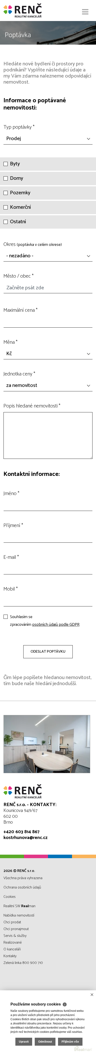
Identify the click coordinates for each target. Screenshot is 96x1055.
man (28, 906)
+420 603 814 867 (21, 832)
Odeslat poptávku (48, 651)
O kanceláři (12, 949)
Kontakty (10, 956)
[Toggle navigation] (85, 12)
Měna (10, 342)
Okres (32, 244)
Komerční (20, 207)
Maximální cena (20, 310)
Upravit (24, 1041)
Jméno (11, 494)
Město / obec (18, 276)
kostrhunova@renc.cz (25, 838)
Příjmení (13, 526)
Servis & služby (15, 936)
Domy (16, 178)
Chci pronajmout (16, 929)
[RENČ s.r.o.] (26, 11)
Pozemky (20, 193)
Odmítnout (45, 1041)
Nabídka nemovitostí (18, 915)
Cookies (9, 897)
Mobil (10, 589)
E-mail (11, 557)
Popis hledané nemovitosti (31, 406)
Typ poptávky (18, 127)
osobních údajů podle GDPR (55, 624)
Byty (15, 164)
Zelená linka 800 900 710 (23, 963)
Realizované (12, 942)
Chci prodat (12, 922)
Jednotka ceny (19, 374)
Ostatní (18, 222)
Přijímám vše (70, 1041)
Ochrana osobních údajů (22, 887)
